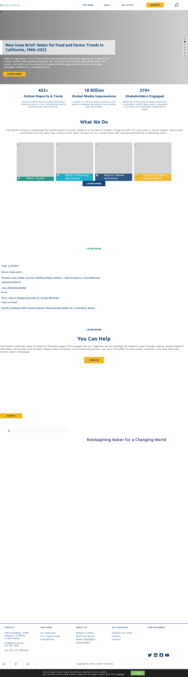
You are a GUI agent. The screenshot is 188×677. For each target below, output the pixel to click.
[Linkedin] (155, 655)
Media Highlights (85, 639)
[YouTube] (167, 655)
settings (120, 674)
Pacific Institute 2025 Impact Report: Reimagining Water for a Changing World (48, 308)
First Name (6, 383)
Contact (116, 639)
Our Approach (48, 633)
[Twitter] (150, 655)
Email (4, 400)
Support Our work (122, 633)
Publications (47, 639)
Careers (116, 636)
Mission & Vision (85, 633)
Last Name (6, 391)
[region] (94, 47)
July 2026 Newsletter (14, 287)
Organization (7, 408)
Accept (138, 673)
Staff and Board (85, 636)
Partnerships (83, 642)
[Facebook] (161, 655)
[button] (185, 39)
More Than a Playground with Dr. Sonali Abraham (30, 297)
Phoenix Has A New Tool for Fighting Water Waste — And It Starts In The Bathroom (50, 277)
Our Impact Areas (50, 636)
